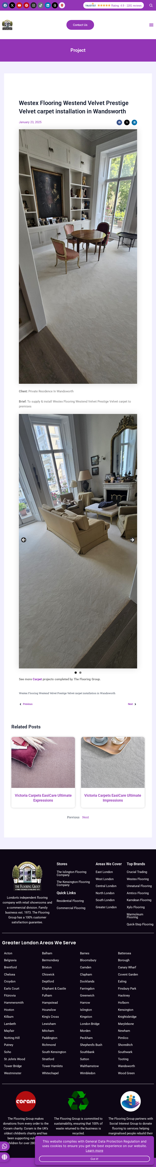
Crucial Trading (137, 872)
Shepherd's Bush (91, 1045)
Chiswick (48, 974)
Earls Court (11, 988)
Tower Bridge (13, 1066)
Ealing (122, 981)
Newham (124, 1031)
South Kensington (54, 1052)
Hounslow (49, 1010)
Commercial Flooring (71, 908)
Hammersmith (14, 1002)
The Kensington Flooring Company (73, 883)
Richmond (49, 1045)
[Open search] (151, 5)
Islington (86, 1010)
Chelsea (9, 974)
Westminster (12, 1073)
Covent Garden (128, 974)
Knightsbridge (127, 1017)
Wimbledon (87, 1073)
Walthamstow (89, 1066)
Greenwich (87, 995)
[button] (151, 25)
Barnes (84, 953)
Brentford (10, 967)
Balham (47, 953)
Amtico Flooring (138, 893)
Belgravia (10, 960)
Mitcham (48, 1031)
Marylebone (126, 1024)
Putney (8, 1045)
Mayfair (9, 1031)
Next (132, 540)
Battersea (124, 953)
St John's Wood (14, 1059)
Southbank (87, 1052)
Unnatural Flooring (139, 886)
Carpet (37, 679)
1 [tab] (76, 672)
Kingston (86, 1017)
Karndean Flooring (139, 900)
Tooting (123, 1059)
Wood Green (126, 1073)
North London (105, 893)
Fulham (47, 995)
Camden (85, 967)
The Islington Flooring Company (71, 873)
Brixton (47, 967)
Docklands (87, 981)
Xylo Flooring (136, 907)
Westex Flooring (138, 879)
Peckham (86, 1038)
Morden (85, 1031)
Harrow (85, 1002)
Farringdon (87, 988)
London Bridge (90, 1024)
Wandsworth (126, 1066)
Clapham (86, 974)
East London (104, 872)
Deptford (48, 981)
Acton (8, 953)
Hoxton (9, 1010)
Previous (24, 540)
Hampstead (50, 1002)
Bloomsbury (88, 960)
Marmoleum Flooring (135, 916)
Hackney (124, 995)
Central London (106, 886)
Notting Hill (12, 1038)
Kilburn (8, 1017)
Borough (123, 960)
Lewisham (49, 1024)
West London (105, 879)
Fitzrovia (10, 995)
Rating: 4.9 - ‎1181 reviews (126, 5)
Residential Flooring (70, 901)
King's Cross (50, 1017)
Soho (7, 1052)
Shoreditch (125, 1045)
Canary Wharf (127, 967)
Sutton (84, 1059)
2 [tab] (80, 672)
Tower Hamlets (52, 1066)
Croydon (9, 981)
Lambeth (10, 1024)
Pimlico (123, 1038)
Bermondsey (50, 960)
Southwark (125, 1052)
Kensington (125, 1010)
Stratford (48, 1059)
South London (105, 900)
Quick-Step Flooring (140, 924)
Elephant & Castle (54, 988)
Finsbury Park (127, 988)
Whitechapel (50, 1073)
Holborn (123, 1002)
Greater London (106, 907)
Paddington (49, 1038)
